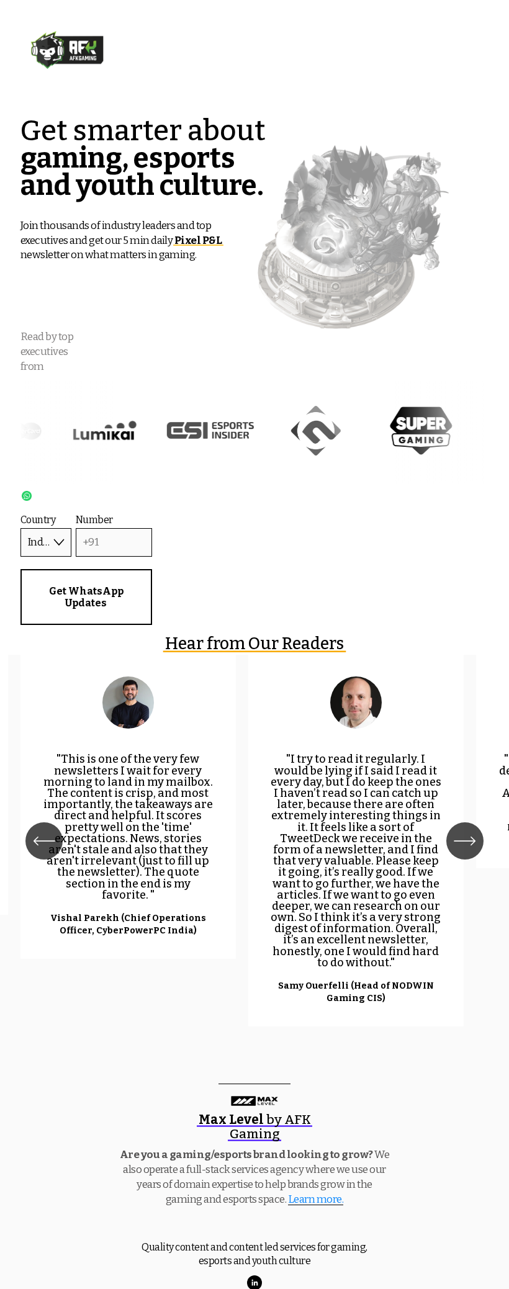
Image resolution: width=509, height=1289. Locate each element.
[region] (254, 840)
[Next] (465, 841)
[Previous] (44, 841)
